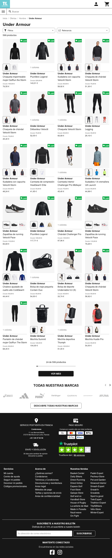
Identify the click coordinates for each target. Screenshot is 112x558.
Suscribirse (84, 533)
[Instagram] (60, 553)
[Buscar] (10, 11)
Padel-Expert (96, 473)
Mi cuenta (8, 473)
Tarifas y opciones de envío (48, 492)
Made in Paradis (78, 509)
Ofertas (13, 18)
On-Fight (74, 515)
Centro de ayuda (12, 476)
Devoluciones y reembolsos (48, 483)
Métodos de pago (43, 489)
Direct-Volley (76, 483)
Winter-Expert (97, 512)
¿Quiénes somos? (44, 473)
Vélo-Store (95, 509)
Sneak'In (94, 489)
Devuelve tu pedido (35, 456)
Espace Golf (76, 486)
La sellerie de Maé (79, 505)
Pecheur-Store (97, 476)
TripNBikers (96, 505)
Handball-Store (77, 499)
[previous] (105, 385)
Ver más (56, 373)
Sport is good (96, 496)
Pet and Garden (98, 479)
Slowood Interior (98, 483)
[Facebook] (52, 553)
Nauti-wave (75, 512)
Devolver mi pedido (13, 483)
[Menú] (3, 11)
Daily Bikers (76, 476)
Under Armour (10, 73)
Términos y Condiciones (47, 479)
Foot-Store (75, 489)
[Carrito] (107, 4)
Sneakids (95, 492)
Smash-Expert (97, 486)
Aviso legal (40, 486)
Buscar (15, 11)
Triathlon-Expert (98, 502)
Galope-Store (76, 492)
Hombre (22, 18)
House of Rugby (78, 502)
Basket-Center (77, 473)
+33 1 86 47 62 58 (36, 438)
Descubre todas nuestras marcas (56, 405)
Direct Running (77, 479)
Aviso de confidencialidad (47, 496)
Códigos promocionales (15, 486)
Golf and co (75, 496)
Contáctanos (36, 429)
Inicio (5, 18)
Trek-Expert (95, 499)
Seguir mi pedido (12, 479)
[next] (110, 385)
